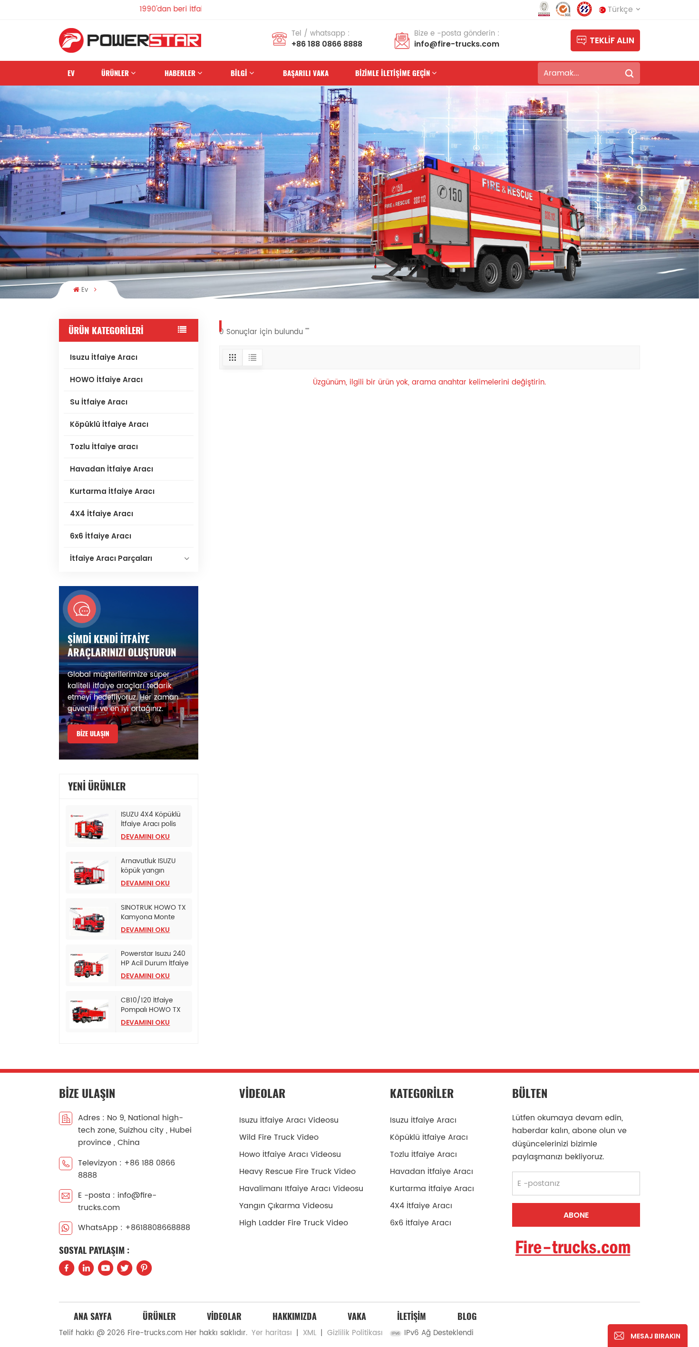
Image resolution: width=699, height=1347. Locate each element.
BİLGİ (239, 73)
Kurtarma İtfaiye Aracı (112, 491)
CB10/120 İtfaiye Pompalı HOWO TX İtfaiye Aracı (151, 1005)
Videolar (224, 1316)
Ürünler (115, 73)
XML (309, 1333)
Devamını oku (145, 836)
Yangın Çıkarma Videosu (286, 1206)
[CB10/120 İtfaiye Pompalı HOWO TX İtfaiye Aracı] (91, 1014)
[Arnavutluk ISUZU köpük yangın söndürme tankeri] (91, 875)
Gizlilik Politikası (355, 1333)
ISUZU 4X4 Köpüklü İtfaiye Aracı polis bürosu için (151, 819)
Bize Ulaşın (93, 733)
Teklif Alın (612, 40)
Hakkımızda (294, 1316)
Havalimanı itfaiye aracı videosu (301, 1189)
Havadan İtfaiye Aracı (111, 469)
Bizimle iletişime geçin (392, 73)
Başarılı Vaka (306, 73)
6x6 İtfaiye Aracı (100, 536)
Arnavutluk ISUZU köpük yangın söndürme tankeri (150, 866)
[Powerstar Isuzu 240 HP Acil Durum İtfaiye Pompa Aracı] (91, 967)
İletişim (411, 1316)
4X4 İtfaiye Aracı (101, 514)
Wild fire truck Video (279, 1137)
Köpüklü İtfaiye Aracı (109, 424)
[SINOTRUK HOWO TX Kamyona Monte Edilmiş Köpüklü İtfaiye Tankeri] (91, 921)
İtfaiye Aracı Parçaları (111, 558)
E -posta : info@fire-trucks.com (117, 1201)
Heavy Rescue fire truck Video (297, 1171)
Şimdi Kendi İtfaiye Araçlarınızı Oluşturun (122, 645)
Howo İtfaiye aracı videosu (290, 1154)
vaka (357, 1316)
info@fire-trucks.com (456, 43)
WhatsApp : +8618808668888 (134, 1228)
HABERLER (180, 73)
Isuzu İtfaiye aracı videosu (289, 1120)
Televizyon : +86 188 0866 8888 (126, 1169)
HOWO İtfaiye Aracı (106, 380)
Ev (71, 73)
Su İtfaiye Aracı (98, 402)
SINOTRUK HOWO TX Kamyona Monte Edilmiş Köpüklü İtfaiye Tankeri (153, 912)
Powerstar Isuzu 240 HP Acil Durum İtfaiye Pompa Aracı (155, 958)
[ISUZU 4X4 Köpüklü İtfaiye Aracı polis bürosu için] (91, 828)
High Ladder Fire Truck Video (293, 1223)
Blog (466, 1316)
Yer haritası (272, 1333)
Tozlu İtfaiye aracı (104, 447)
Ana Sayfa (93, 1316)
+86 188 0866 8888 (326, 43)
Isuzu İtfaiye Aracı (103, 357)
